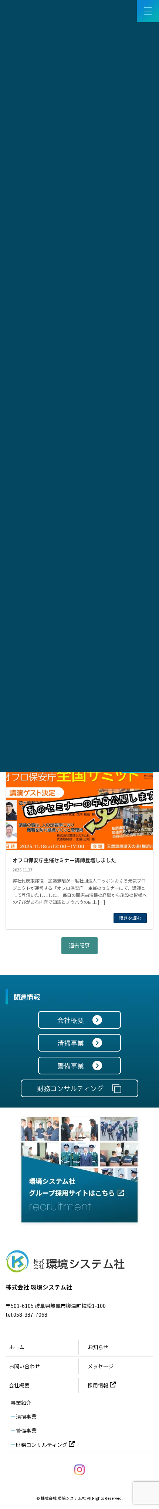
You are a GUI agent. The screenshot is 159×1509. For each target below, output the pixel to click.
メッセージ (101, 1366)
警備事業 (26, 1430)
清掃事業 (26, 1416)
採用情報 (98, 1385)
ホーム (16, 1347)
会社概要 (19, 1385)
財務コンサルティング (41, 1444)
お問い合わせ (24, 1366)
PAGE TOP (147, 1457)
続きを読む (130, 918)
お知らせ (98, 1347)
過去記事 (79, 945)
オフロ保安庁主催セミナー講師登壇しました (64, 860)
